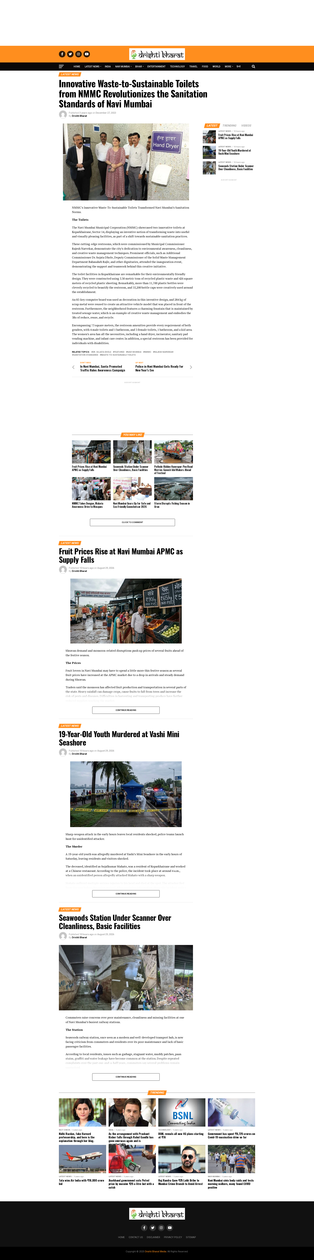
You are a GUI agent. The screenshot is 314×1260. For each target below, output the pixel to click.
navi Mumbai (134, 352)
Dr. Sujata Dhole (102, 352)
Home (77, 66)
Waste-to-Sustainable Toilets (118, 355)
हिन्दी (239, 66)
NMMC (147, 352)
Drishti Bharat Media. (156, 1251)
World (216, 66)
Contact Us (136, 1237)
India (108, 66)
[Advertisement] (157, 23)
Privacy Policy (173, 1237)
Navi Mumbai (122, 66)
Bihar (138, 66)
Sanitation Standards (85, 355)
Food (205, 66)
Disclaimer (153, 1237)
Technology (177, 66)
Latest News (92, 66)
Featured (119, 352)
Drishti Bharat (79, 116)
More (228, 66)
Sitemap (191, 1237)
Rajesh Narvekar (163, 352)
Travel (193, 66)
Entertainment (156, 66)
